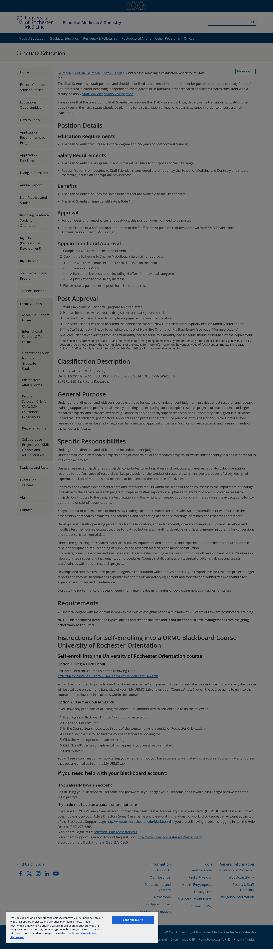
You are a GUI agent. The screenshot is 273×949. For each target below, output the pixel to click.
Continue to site (133, 920)
